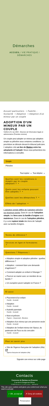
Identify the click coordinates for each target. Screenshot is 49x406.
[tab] (24, 161)
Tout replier (26, 173)
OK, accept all (16, 394)
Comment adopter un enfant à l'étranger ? (24, 272)
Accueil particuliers (14, 111)
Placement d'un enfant (16, 298)
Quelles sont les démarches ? (21, 198)
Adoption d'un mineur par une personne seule (26, 322)
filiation (29, 147)
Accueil (15, 52)
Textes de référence (15, 235)
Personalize (25, 401)
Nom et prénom (13, 316)
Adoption (22, 114)
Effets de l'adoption (16, 204)
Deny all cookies (34, 394)
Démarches (24, 55)
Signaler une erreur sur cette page (31, 359)
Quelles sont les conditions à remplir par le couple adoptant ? (21, 181)
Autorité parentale (14, 310)
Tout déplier (39, 173)
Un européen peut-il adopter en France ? (24, 283)
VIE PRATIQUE (30, 52)
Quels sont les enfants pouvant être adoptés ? (22, 190)
